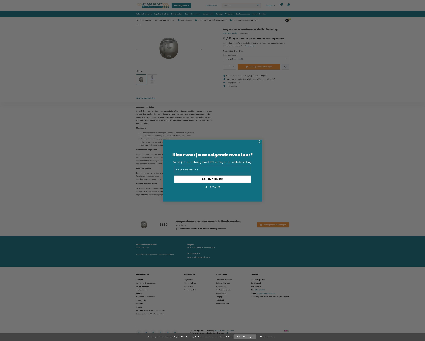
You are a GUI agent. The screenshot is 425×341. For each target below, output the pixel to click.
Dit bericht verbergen (245, 337)
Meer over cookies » (267, 337)
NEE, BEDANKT (212, 187)
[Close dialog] (259, 142)
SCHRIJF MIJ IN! (212, 179)
